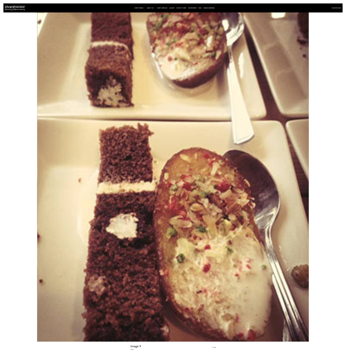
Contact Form (181, 8)
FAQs (200, 8)
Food (131, 349)
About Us (150, 8)
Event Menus (139, 8)
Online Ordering (209, 8)
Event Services (162, 8)
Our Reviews (192, 8)
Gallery (171, 8)
